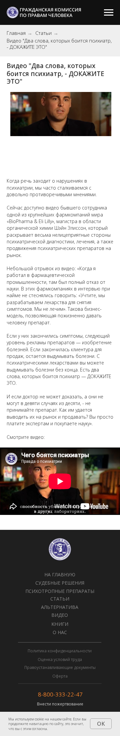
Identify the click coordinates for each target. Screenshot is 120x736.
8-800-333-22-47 (60, 694)
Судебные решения (59, 583)
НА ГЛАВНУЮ (59, 574)
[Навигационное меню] (108, 12)
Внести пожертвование (60, 704)
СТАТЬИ (59, 599)
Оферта (60, 676)
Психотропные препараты (59, 591)
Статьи (43, 33)
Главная (16, 33)
